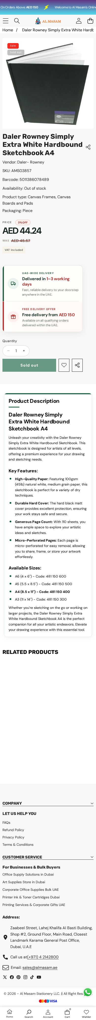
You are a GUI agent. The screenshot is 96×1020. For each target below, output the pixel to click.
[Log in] (78, 20)
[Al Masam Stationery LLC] (47, 21)
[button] (90, 20)
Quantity (9, 341)
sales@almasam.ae (39, 967)
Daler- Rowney (30, 162)
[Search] (17, 20)
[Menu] (5, 20)
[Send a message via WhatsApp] (88, 992)
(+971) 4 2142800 (43, 957)
